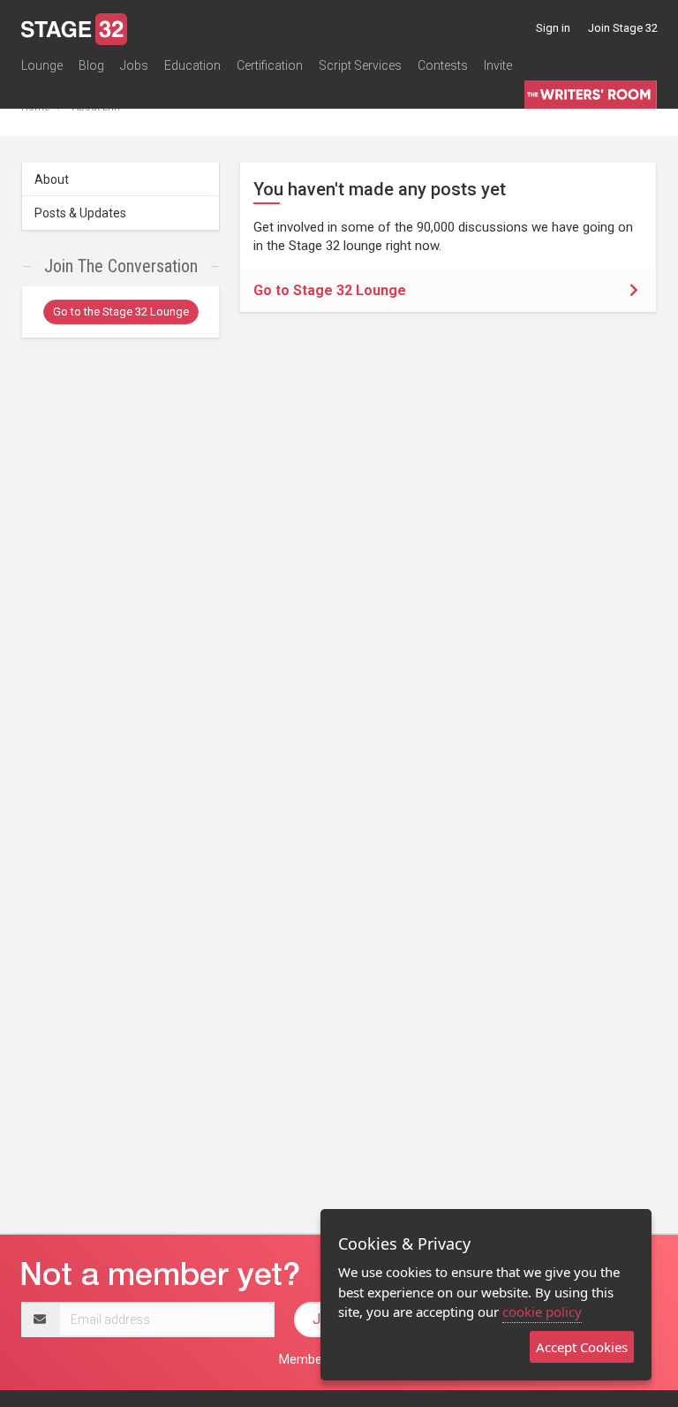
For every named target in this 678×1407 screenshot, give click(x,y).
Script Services (360, 65)
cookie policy (542, 1311)
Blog (91, 65)
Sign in (553, 27)
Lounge (42, 65)
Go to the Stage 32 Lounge (121, 311)
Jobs (134, 65)
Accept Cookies (582, 1347)
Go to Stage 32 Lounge (329, 290)
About (51, 179)
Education (192, 65)
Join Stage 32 (623, 27)
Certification (270, 65)
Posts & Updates (80, 213)
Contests (443, 65)
